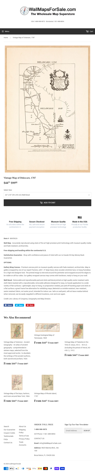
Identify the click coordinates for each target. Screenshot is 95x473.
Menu (7, 31)
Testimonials (8, 436)
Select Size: (8, 190)
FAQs (6, 439)
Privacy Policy (24, 439)
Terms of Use (24, 436)
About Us (22, 426)
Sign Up (87, 431)
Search (6, 426)
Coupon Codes (9, 433)
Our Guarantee (9, 430)
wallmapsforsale (15, 464)
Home (6, 37)
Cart (91, 31)
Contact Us (8, 443)
